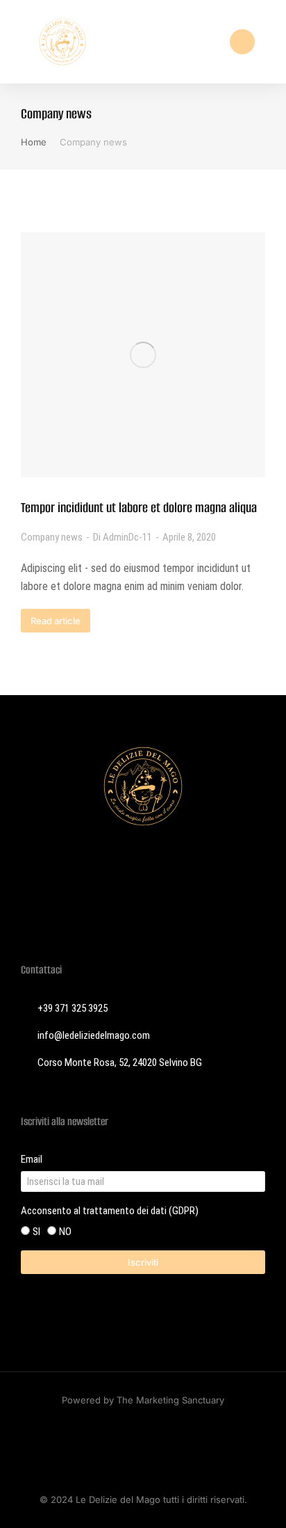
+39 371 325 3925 (72, 1008)
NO (65, 1231)
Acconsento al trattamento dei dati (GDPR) (110, 1210)
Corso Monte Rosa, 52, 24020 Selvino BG (119, 1062)
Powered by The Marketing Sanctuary (143, 1400)
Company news (52, 537)
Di (122, 537)
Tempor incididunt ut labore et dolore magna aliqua (139, 507)
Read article (56, 620)
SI (36, 1231)
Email (31, 1159)
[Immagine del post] (143, 354)
